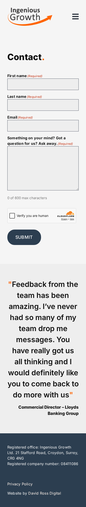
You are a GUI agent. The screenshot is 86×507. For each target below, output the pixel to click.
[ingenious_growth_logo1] (30, 9)
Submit (24, 237)
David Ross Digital (44, 493)
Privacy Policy (20, 484)
